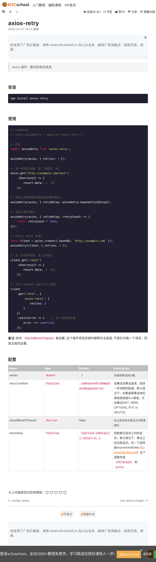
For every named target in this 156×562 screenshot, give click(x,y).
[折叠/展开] (3, 12)
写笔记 (68, 514)
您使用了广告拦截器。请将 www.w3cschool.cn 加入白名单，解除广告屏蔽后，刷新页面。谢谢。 (76, 47)
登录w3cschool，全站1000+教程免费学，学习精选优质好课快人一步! (57, 554)
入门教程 (38, 5)
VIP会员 (70, 5)
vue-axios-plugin (132, 500)
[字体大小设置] (10, 12)
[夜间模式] (17, 12)
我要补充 (89, 514)
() (121, 11)
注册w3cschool (129, 554)
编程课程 (54, 5)
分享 (134, 11)
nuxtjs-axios (20, 500)
